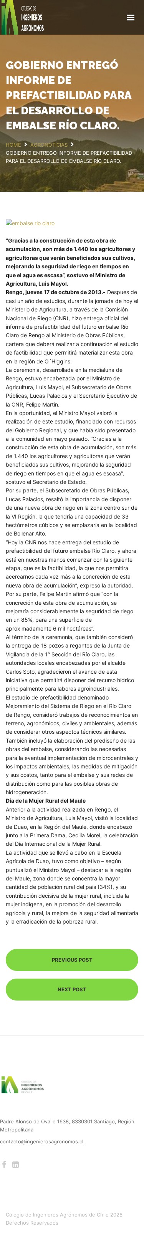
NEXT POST (72, 989)
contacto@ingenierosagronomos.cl (41, 1141)
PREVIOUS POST (72, 960)
